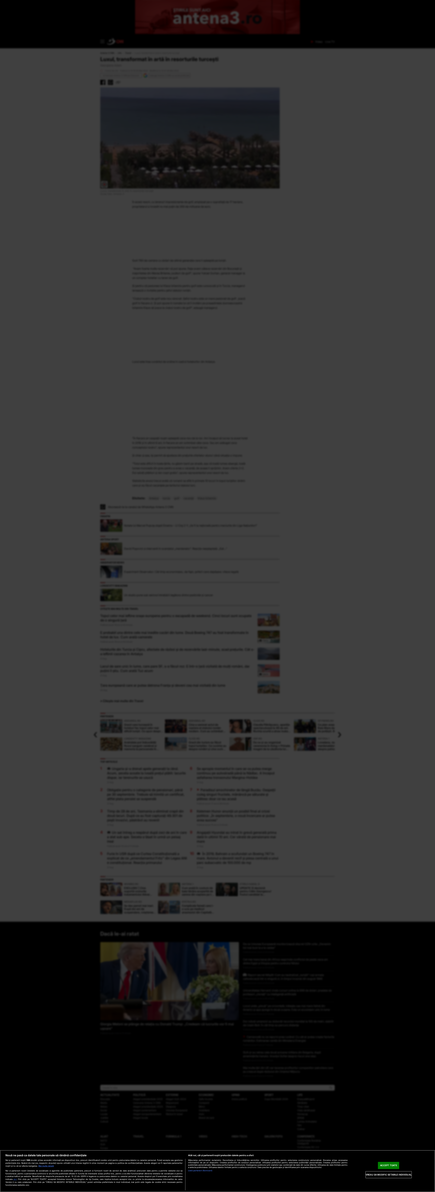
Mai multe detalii (46, 1166)
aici (15, 1179)
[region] (217, 1171)
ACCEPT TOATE (388, 1165)
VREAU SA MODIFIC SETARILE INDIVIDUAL (389, 1174)
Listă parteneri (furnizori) (200, 1170)
